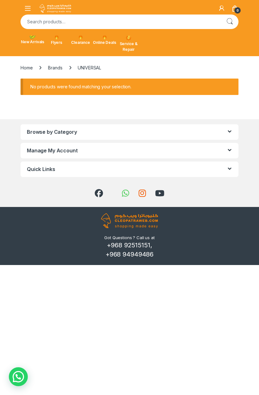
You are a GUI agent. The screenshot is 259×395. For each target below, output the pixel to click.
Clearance (80, 42)
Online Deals (104, 42)
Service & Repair (129, 46)
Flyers (56, 42)
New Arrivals (32, 41)
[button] (18, 376)
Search (229, 22)
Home (27, 67)
